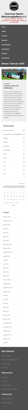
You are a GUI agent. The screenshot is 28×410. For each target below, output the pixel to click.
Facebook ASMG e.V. (7, 398)
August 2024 (6, 224)
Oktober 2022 (7, 283)
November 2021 (7, 327)
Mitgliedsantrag (6, 363)
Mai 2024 (5, 232)
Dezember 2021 (7, 323)
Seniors (5, 158)
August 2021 (6, 339)
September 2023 (7, 252)
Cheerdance (6, 146)
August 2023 (6, 256)
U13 (4, 165)
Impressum (5, 367)
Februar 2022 (6, 315)
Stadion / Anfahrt (6, 356)
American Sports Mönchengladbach (12, 71)
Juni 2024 (5, 228)
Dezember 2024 (7, 221)
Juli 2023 (5, 260)
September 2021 (7, 335)
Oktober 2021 (7, 331)
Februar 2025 (6, 217)
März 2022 (6, 311)
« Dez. (13, 205)
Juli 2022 (5, 295)
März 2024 (6, 240)
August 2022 (6, 291)
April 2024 (6, 236)
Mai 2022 (5, 303)
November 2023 (7, 244)
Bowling (5, 142)
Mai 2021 (5, 342)
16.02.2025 (6, 83)
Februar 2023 (6, 279)
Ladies (4, 73)
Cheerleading (6, 150)
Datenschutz (5, 377)
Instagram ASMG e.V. (7, 402)
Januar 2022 (6, 319)
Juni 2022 (5, 299)
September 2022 (7, 287)
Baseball (5, 138)
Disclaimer (4, 381)
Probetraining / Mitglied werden (10, 359)
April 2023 (6, 272)
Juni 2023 (5, 264)
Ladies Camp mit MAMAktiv (11, 87)
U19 (4, 173)
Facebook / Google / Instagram (10, 389)
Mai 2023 (5, 268)
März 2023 (6, 276)
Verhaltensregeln (6, 385)
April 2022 (6, 307)
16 (23, 196)
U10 (4, 162)
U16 (4, 169)
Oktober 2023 (7, 248)
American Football (8, 130)
